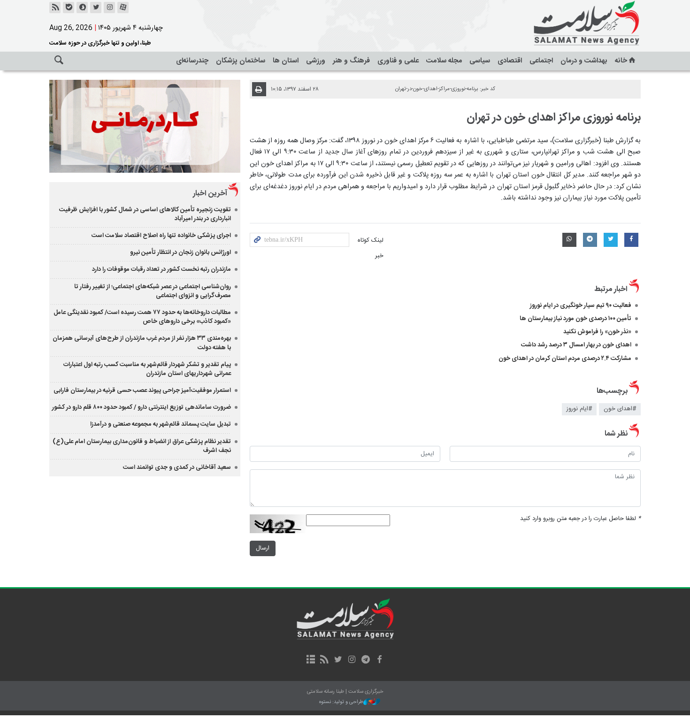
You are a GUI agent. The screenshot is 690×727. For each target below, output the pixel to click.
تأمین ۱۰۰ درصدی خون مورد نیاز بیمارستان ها (575, 319)
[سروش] (82, 7)
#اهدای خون (620, 409)
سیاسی (479, 61)
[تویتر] (95, 7)
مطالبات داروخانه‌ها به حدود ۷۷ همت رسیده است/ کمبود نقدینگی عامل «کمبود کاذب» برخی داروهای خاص (142, 317)
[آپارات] (123, 7)
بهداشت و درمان (583, 61)
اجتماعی (541, 61)
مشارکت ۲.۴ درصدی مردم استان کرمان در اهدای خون (564, 358)
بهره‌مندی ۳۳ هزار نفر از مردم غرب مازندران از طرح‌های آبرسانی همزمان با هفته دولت (142, 342)
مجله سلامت (444, 61)
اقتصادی (510, 61)
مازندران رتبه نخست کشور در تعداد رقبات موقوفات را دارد (161, 269)
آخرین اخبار (210, 193)
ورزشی (315, 61)
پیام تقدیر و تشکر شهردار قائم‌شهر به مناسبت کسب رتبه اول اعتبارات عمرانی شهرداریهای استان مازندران (147, 369)
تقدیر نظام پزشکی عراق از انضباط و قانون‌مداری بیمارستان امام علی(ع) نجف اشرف (142, 446)
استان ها (286, 61)
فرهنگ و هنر (351, 61)
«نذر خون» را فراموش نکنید (597, 332)
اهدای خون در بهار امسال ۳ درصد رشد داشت (576, 345)
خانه (621, 61)
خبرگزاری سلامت (566, 23)
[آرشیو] (310, 660)
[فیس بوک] (379, 660)
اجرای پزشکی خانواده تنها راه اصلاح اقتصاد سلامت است (161, 235)
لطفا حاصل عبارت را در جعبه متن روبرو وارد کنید (580, 518)
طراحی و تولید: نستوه (341, 702)
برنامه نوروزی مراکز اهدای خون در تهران (554, 117)
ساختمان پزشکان (240, 61)
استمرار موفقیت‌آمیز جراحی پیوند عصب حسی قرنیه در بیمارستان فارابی (142, 390)
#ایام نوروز (579, 409)
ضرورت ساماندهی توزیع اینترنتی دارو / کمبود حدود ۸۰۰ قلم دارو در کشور (141, 407)
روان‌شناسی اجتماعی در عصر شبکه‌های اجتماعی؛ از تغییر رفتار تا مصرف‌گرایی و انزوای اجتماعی (152, 291)
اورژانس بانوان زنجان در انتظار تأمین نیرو (180, 252)
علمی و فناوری (398, 61)
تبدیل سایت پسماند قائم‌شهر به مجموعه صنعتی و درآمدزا (160, 424)
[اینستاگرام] (109, 7)
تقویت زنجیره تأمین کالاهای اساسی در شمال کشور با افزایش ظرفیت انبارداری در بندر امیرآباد (145, 214)
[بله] (68, 7)
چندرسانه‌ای (192, 61)
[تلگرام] (365, 660)
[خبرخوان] (55, 7)
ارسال (262, 548)
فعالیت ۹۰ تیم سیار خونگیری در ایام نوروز (580, 305)
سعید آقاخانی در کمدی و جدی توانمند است (177, 467)
